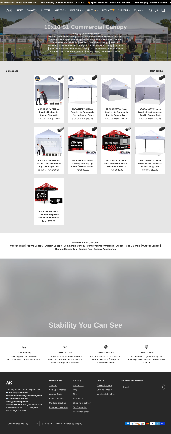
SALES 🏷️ (91, 10)
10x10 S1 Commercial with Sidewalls (95, 36)
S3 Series (118, 45)
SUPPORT (123, 10)
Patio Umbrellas (56, 398)
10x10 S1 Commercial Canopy (62, 36)
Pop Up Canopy (35, 245)
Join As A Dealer (104, 389)
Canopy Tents (17, 245)
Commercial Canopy (74, 245)
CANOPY (31, 10)
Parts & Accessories (58, 407)
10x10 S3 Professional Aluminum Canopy (69, 48)
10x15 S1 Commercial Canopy (97, 39)
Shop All (53, 385)
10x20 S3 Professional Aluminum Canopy (80, 51)
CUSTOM (45, 10)
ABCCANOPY (56, 423)
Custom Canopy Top (66, 249)
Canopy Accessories (105, 249)
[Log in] (157, 10)
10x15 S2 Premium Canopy (71, 45)
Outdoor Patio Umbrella (128, 245)
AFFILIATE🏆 (108, 10)
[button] (150, 10)
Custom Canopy (53, 245)
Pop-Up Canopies (57, 389)
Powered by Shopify (72, 423)
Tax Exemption (80, 407)
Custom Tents (55, 394)
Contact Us (78, 385)
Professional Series (111, 51)
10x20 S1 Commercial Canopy (94, 42)
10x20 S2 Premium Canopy (99, 45)
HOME (20, 10)
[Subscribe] (162, 387)
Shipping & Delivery (82, 403)
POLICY (137, 10)
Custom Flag (85, 249)
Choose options (49, 101)
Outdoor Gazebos (57, 403)
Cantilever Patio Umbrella (100, 245)
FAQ (75, 389)
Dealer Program (104, 385)
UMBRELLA (75, 10)
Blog (75, 394)
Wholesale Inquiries (106, 394)
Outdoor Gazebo (151, 245)
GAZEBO (59, 10)
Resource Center (81, 411)
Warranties (78, 398)
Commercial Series (91, 33)
